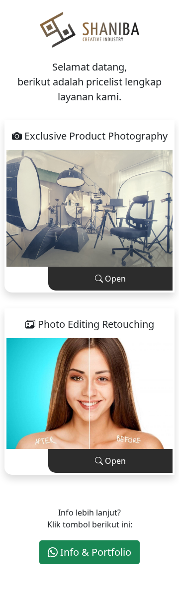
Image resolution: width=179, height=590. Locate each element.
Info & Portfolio (94, 552)
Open (114, 278)
